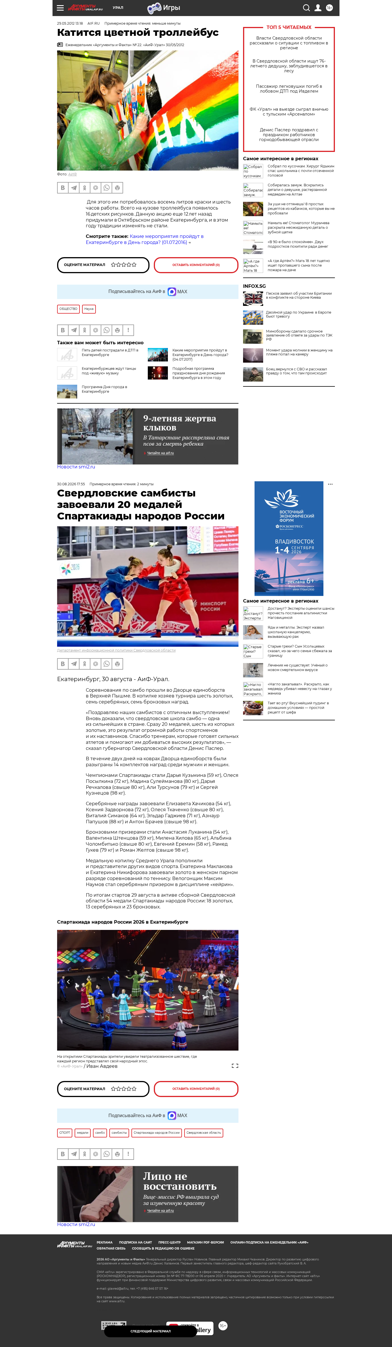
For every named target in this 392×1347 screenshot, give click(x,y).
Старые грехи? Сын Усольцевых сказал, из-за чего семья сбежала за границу (300, 651)
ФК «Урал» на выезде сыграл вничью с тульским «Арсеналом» (289, 112)
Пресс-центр (169, 1242)
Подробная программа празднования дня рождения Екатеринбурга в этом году (198, 373)
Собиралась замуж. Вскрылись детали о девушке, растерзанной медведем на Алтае (297, 189)
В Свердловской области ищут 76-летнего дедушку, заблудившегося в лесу (289, 66)
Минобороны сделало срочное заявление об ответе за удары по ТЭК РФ (299, 335)
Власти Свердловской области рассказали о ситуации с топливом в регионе (289, 43)
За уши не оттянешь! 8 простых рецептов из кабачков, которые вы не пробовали (301, 208)
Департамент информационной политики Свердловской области (116, 650)
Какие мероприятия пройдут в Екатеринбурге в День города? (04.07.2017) (200, 354)
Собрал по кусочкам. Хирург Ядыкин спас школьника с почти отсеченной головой (301, 170)
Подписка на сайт (135, 1242)
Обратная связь (111, 1248)
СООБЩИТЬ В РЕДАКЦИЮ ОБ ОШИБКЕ (163, 1248)
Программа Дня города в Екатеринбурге (104, 389)
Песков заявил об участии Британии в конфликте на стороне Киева (299, 296)
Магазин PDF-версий (205, 1242)
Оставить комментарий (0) (196, 265)
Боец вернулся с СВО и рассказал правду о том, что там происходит (296, 371)
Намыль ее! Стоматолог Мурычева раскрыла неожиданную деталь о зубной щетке (298, 227)
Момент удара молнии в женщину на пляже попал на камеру (299, 352)
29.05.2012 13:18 (70, 23)
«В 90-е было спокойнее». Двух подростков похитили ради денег (298, 244)
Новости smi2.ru (76, 467)
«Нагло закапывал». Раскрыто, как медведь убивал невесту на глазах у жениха (300, 688)
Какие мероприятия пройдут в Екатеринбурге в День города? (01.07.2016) (145, 239)
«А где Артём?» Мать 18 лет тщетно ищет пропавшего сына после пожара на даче (299, 265)
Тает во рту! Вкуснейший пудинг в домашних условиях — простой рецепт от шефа (298, 707)
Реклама (104, 1242)
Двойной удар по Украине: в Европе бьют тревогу (298, 314)
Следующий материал (151, 1331)
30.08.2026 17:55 (71, 484)
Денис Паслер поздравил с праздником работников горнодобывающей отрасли (289, 135)
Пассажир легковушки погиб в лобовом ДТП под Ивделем (289, 89)
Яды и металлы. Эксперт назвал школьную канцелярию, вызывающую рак (296, 632)
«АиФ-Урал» (72, 1066)
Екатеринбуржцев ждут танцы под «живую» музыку (109, 370)
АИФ (72, 174)
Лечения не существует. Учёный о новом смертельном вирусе (298, 667)
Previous (68, 982)
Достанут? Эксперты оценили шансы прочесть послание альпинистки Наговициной (301, 613)
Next (227, 982)
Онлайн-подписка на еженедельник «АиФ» (269, 1242)
